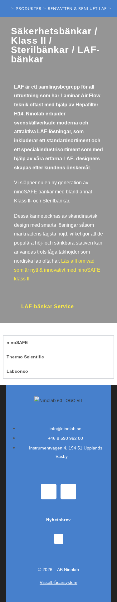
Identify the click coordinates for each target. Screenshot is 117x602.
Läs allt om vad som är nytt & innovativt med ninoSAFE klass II (57, 270)
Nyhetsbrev (58, 519)
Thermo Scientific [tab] (25, 356)
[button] (58, 539)
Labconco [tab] (17, 371)
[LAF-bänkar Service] (47, 297)
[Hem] (7, 8)
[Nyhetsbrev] (58, 512)
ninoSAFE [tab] (17, 342)
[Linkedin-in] (68, 491)
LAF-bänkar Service (47, 306)
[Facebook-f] (48, 491)
